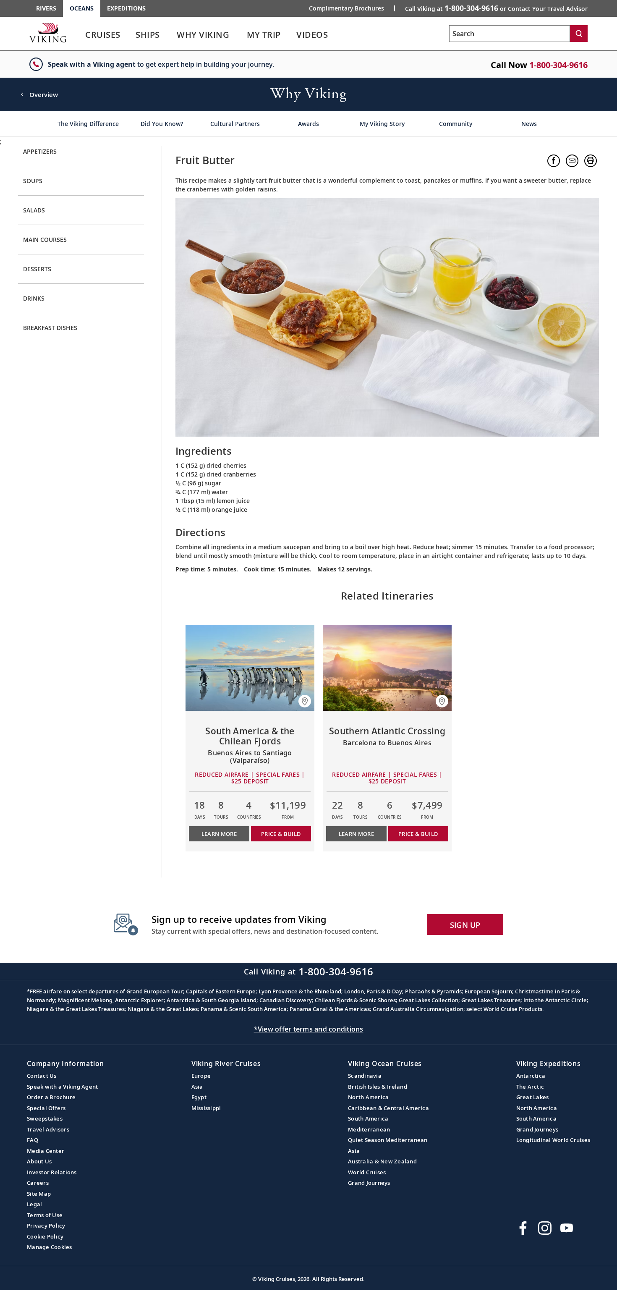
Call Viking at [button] (496, 8)
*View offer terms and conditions (308, 1029)
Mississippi (206, 1108)
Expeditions (126, 8)
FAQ (32, 1140)
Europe (201, 1075)
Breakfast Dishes (50, 328)
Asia (197, 1086)
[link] (102, 36)
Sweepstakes (45, 1118)
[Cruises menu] (130, 35)
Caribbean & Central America (388, 1108)
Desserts (37, 269)
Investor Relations (52, 1172)
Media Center (45, 1151)
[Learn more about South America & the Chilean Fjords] (250, 668)
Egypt (199, 1097)
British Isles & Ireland (377, 1086)
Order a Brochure (51, 1097)
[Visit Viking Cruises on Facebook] (523, 1228)
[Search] (579, 33)
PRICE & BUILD (281, 834)
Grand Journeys (369, 1182)
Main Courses (45, 240)
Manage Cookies (49, 1247)
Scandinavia (365, 1075)
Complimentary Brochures (346, 8)
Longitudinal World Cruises (553, 1140)
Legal (34, 1204)
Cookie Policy (45, 1236)
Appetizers (40, 151)
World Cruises (367, 1172)
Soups (32, 181)
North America (368, 1097)
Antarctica (531, 1075)
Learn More (219, 834)
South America (368, 1118)
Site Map (39, 1193)
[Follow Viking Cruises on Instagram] (545, 1228)
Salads (34, 210)
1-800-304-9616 (558, 65)
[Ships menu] (169, 35)
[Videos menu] (338, 35)
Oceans (82, 8)
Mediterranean (369, 1129)
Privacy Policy (46, 1225)
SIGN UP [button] (465, 925)
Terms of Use (45, 1215)
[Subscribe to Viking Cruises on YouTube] (566, 1228)
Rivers (46, 8)
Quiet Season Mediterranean (388, 1140)
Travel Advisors (48, 1129)
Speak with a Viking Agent (62, 1086)
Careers (38, 1182)
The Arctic (530, 1086)
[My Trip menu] (291, 35)
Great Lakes (532, 1097)
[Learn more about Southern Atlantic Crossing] (387, 668)
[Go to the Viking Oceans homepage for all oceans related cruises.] (47, 32)
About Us (39, 1161)
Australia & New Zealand (382, 1161)
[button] (553, 161)
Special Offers (46, 1108)
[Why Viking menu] (241, 35)
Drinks (33, 298)
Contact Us (42, 1075)
